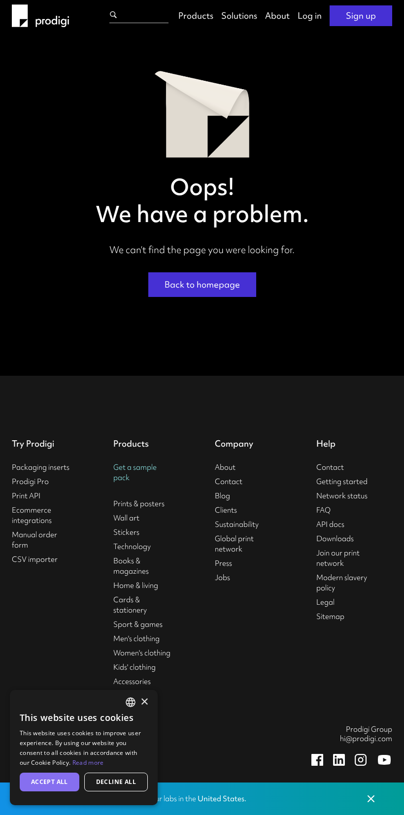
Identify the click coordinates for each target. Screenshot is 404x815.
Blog (222, 496)
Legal (325, 602)
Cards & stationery (130, 605)
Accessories (132, 681)
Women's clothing (141, 653)
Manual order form (34, 540)
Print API (26, 496)
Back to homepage (202, 284)
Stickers (126, 532)
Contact (228, 482)
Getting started (342, 482)
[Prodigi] (40, 15)
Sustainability (237, 524)
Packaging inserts (40, 467)
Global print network (234, 544)
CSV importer (35, 559)
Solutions (239, 15)
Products (195, 15)
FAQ (323, 510)
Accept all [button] (49, 782)
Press (223, 563)
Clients (226, 510)
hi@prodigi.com (366, 739)
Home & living (135, 585)
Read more (88, 762)
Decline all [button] (116, 782)
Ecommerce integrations (32, 515)
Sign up (361, 15)
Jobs (222, 578)
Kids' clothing (134, 667)
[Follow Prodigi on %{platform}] (317, 760)
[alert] (84, 747)
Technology (132, 547)
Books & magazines (131, 566)
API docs (330, 524)
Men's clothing (136, 639)
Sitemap (330, 616)
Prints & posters (139, 504)
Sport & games (138, 624)
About (277, 15)
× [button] (144, 702)
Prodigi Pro (30, 482)
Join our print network (338, 558)
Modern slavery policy (341, 583)
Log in (310, 15)
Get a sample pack (135, 472)
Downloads (335, 539)
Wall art (126, 518)
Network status (342, 496)
